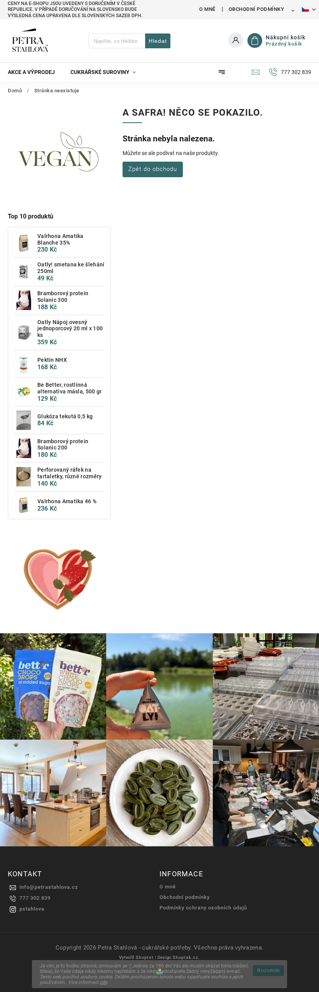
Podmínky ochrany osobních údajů (203, 908)
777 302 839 (35, 898)
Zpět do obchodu (152, 169)
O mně (207, 9)
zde (103, 982)
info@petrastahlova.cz (48, 887)
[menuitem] (35, 72)
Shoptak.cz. (186, 957)
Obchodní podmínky (256, 9)
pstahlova (31, 909)
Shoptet (145, 957)
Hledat (158, 41)
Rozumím (268, 970)
